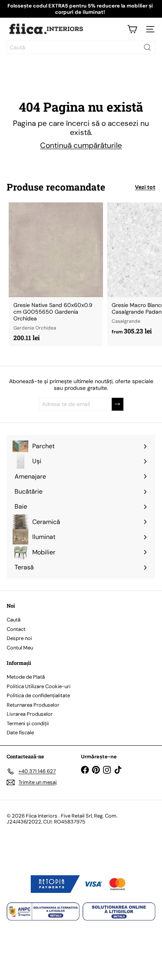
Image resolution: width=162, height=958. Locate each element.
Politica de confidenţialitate (38, 695)
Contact (16, 629)
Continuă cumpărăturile (81, 145)
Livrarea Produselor (30, 714)
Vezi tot (145, 187)
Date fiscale (20, 732)
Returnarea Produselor (33, 705)
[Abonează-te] (117, 404)
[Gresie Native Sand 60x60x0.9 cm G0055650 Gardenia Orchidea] (56, 274)
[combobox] (81, 47)
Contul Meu (20, 647)
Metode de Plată (26, 677)
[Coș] (132, 29)
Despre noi (19, 638)
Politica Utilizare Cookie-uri (38, 686)
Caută (13, 619)
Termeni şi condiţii (28, 723)
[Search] (147, 47)
